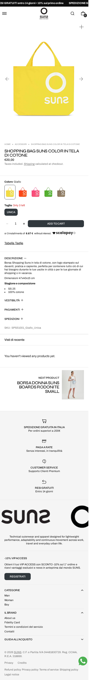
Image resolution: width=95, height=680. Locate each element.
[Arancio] (22, 192)
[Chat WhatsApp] (82, 661)
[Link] (44, 3)
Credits (22, 662)
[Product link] (44, 384)
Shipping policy (69, 669)
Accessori (21, 144)
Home (7, 144)
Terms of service (49, 669)
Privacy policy (30, 669)
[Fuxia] (35, 192)
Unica (11, 212)
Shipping (29, 163)
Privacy (8, 662)
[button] (4, 13)
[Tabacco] (61, 192)
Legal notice (11, 674)
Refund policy (12, 669)
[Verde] (48, 192)
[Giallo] (9, 192)
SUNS (17, 652)
